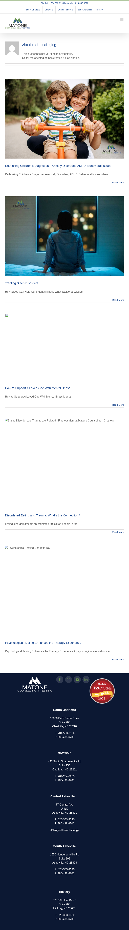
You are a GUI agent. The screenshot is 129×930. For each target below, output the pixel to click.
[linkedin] (86, 679)
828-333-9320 (66, 819)
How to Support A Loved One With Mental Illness (37, 388)
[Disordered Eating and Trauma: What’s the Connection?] (64, 463)
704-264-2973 (66, 776)
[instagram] (68, 679)
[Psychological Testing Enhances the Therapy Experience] (64, 591)
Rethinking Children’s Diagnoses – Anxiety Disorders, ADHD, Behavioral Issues (58, 165)
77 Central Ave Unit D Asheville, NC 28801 (64, 808)
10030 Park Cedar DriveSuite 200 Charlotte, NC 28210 (64, 722)
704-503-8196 (66, 733)
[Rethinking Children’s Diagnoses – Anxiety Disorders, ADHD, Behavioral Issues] (64, 119)
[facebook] (59, 679)
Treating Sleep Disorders (21, 283)
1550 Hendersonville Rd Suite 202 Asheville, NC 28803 (64, 858)
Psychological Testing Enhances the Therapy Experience (43, 642)
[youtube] (77, 679)
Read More (118, 182)
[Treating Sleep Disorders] (64, 236)
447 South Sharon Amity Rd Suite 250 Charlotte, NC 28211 (64, 765)
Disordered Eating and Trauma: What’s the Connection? (42, 515)
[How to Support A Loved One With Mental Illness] (64, 347)
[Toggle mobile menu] (122, 19)
